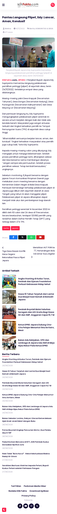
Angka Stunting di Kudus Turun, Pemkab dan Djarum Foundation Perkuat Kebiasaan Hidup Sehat (34, 281)
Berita (32, 28)
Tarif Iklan (16, 486)
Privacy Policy (29, 495)
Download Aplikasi (39, 491)
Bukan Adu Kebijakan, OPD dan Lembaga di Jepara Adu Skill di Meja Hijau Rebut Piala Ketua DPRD (36, 343)
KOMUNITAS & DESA (44, 28)
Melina (8, 28)
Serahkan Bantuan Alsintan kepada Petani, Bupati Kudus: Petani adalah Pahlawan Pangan (25, 466)
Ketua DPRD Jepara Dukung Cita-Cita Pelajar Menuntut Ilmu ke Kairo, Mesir (36, 327)
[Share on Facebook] (13, 237)
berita (6, 228)
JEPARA (21, 80)
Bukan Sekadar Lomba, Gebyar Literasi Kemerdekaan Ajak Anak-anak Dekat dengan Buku (27, 419)
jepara (15, 228)
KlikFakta (7, 80)
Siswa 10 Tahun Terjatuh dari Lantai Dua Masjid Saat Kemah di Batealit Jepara (36, 297)
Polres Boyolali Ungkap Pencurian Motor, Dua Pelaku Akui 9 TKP (26, 431)
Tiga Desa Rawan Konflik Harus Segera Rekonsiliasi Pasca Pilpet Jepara (13, 256)
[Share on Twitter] (22, 237)
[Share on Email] (40, 237)
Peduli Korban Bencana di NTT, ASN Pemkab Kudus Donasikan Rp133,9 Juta (25, 443)
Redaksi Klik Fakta (18, 491)
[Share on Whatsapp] (31, 237)
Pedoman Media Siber (35, 486)
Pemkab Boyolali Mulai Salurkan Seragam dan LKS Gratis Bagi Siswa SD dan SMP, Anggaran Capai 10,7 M (36, 312)
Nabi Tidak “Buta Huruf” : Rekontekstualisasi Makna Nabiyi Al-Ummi (26, 455)
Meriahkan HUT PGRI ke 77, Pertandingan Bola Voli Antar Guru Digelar (44, 250)
